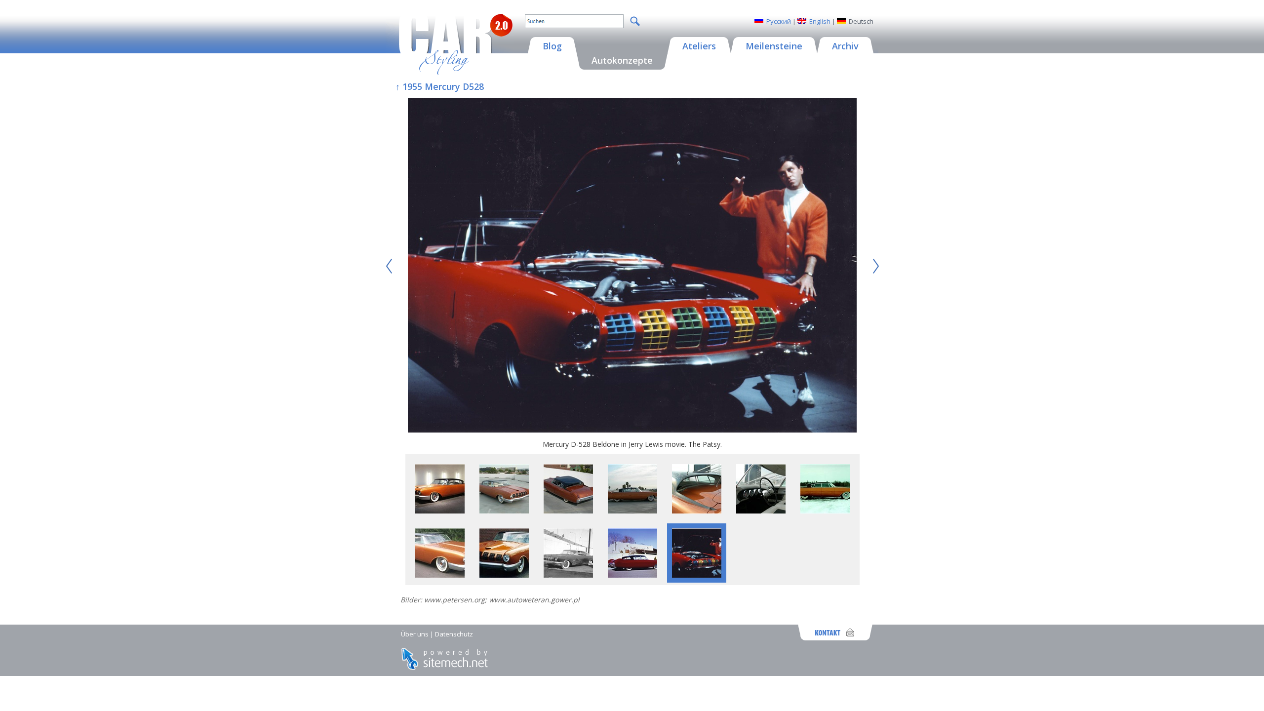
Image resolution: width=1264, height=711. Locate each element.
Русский (778, 21)
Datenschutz (454, 634)
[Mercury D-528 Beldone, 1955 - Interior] (761, 510)
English (819, 21)
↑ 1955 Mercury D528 (439, 86)
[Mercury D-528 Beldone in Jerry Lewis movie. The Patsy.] (632, 266)
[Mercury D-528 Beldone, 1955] (440, 510)
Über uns (415, 634)
